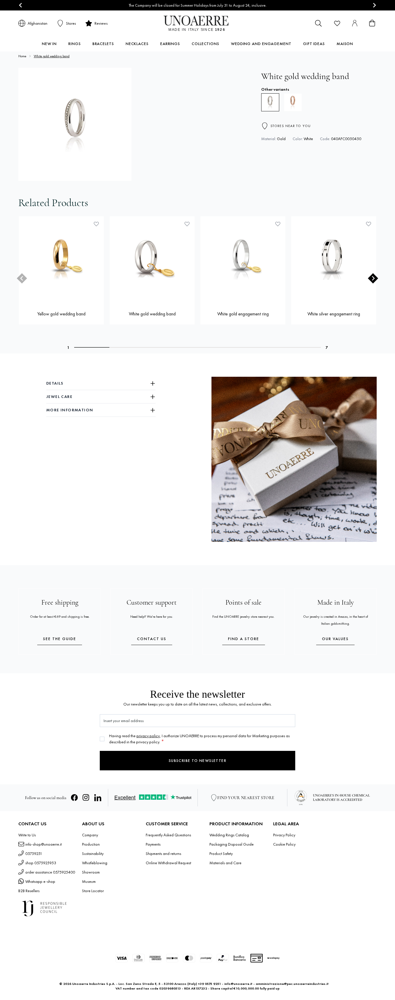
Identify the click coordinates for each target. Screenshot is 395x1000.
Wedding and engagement (261, 43)
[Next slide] (374, 5)
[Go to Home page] (197, 23)
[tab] (91, 347)
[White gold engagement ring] (242, 258)
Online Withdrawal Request (168, 862)
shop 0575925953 (40, 862)
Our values (335, 638)
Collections (205, 43)
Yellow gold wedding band (61, 314)
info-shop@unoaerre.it (43, 844)
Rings (74, 43)
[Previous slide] (22, 278)
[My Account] (354, 23)
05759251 (33, 853)
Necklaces (137, 43)
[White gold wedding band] (152, 258)
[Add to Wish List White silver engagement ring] (368, 224)
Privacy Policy (284, 835)
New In (49, 43)
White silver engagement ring (333, 314)
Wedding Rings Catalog (229, 835)
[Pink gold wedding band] (293, 102)
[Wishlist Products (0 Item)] (337, 23)
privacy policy (148, 735)
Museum (89, 881)
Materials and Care (225, 862)
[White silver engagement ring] (333, 258)
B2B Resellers (29, 890)
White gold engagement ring (243, 314)
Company (90, 835)
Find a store (243, 638)
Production (91, 844)
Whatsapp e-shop (40, 881)
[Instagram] (86, 797)
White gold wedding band (52, 56)
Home (22, 56)
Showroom (91, 872)
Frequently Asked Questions (168, 835)
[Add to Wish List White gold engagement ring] (278, 224)
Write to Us (27, 835)
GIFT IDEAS (314, 43)
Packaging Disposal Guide (231, 844)
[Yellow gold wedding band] (61, 258)
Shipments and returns (163, 853)
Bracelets (103, 43)
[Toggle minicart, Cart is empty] (372, 23)
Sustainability (93, 853)
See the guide (59, 638)
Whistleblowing (94, 862)
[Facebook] (74, 797)
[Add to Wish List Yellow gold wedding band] (96, 224)
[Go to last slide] (20, 5)
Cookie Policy (284, 844)
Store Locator (93, 890)
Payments (153, 844)
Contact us (151, 638)
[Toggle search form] (318, 23)
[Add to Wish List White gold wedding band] (187, 224)
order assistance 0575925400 (50, 872)
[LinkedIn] (97, 797)
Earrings (170, 43)
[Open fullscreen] (74, 124)
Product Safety (221, 853)
